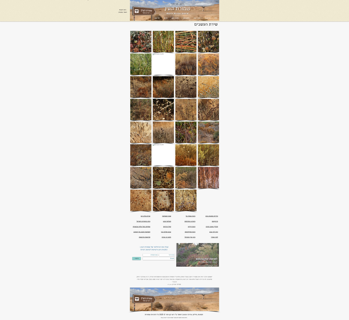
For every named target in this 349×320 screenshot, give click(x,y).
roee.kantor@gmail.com (206, 265)
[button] (140, 41)
